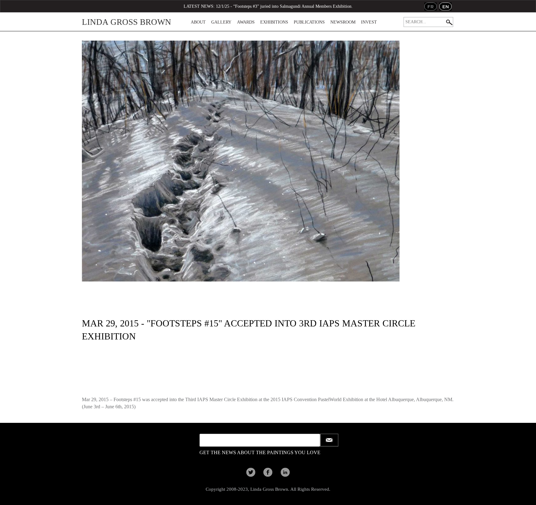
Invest (369, 22)
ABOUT (198, 22)
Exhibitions (274, 22)
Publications (309, 22)
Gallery (221, 22)
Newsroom (342, 22)
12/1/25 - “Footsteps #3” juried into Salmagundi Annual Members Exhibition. (284, 6)
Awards (246, 22)
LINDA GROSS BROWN (126, 22)
